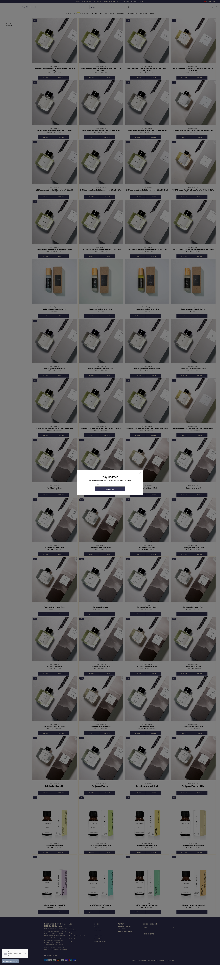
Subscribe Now (110, 489)
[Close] (140, 472)
